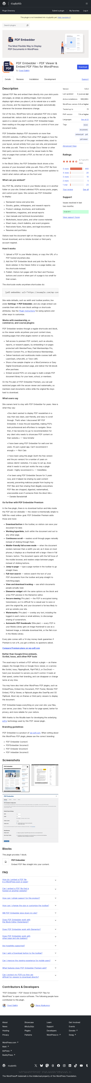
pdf (86, 134)
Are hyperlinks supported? (13, 946)
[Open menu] (87, 3)
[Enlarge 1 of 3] (26, 767)
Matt (5, 1046)
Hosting (5, 1030)
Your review (68, 189)
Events (72, 1026)
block (86, 125)
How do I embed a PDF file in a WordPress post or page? (15, 880)
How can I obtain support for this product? (21, 898)
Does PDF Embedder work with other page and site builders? (16, 937)
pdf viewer (84, 139)
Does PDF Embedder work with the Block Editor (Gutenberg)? (16, 921)
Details (8, 79)
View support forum (71, 217)
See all (86, 189)
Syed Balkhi (24, 70)
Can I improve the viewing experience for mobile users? (26, 960)
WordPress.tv (54, 1035)
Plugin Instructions (27, 311)
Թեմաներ (29, 1026)
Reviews (20, 79)
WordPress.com (10, 1042)
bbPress (7, 1051)
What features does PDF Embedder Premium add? (24, 968)
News (4, 1026)
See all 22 (85, 119)
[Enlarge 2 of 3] (55, 767)
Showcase (29, 1022)
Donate (73, 1030)
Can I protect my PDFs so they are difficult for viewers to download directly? (20, 976)
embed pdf (79, 134)
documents (84, 130)
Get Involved (74, 1022)
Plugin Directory (8, 11)
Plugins (28, 1030)
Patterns (28, 1035)
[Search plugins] (27, 25)
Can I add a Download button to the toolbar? (22, 953)
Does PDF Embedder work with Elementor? (21, 929)
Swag (72, 1035)
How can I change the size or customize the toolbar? (25, 905)
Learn (49, 1022)
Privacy (5, 1035)
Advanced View (70, 146)
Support (85, 79)
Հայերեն (12, 1066)
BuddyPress (8, 1055)
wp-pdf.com (35, 733)
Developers (52, 1030)
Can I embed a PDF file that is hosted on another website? (15, 889)
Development (50, 79)
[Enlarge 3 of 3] (55, 797)
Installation (34, 79)
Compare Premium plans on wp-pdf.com (21, 648)
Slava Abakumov (42, 1005)
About (5, 1022)
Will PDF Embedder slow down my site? (19, 913)
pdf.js (4, 721)
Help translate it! (64, 17)
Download (83, 67)
